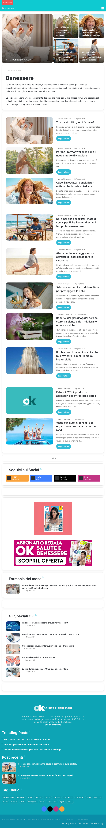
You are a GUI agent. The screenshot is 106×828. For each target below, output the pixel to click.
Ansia (30, 797)
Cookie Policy (96, 823)
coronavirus (68, 797)
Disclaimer (83, 823)
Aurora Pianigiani (64, 284)
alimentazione (8, 797)
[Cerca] (98, 9)
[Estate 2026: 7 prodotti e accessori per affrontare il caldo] (29, 400)
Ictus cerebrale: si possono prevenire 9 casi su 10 (45, 623)
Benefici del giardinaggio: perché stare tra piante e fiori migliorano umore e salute (77, 321)
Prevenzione (52, 802)
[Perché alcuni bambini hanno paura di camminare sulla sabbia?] (9, 767)
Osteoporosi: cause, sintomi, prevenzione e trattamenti (48, 646)
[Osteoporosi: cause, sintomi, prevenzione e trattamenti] (13, 649)
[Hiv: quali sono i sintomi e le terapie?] (13, 661)
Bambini (38, 797)
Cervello (57, 797)
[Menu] (102, 9)
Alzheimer (20, 797)
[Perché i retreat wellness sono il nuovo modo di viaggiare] (65, 26)
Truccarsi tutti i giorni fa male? (18, 60)
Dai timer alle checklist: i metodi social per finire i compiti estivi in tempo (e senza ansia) (65, 55)
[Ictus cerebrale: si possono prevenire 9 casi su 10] (13, 626)
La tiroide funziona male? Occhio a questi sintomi (45, 669)
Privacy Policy (69, 823)
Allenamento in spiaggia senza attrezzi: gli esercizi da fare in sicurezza (75, 257)
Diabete (14, 802)
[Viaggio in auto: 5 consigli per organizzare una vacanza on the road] (29, 431)
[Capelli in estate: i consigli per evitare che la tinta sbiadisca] (91, 26)
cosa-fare (79, 797)
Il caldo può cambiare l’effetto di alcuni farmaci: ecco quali (45, 775)
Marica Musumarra (64, 179)
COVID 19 (97, 797)
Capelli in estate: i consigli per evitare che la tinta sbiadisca (91, 32)
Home (9, 70)
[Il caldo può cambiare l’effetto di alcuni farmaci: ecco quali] (9, 779)
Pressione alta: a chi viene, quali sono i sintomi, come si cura (50, 634)
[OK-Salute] (8, 8)
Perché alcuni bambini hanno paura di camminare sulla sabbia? (47, 764)
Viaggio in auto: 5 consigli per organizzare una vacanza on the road (76, 426)
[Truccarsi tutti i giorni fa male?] (27, 38)
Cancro (47, 797)
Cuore (5, 802)
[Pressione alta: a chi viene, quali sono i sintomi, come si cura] (13, 638)
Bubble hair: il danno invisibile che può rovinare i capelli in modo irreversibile (77, 356)
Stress (70, 802)
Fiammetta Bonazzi (65, 314)
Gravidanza (32, 802)
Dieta (23, 802)
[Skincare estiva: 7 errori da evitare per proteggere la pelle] (29, 295)
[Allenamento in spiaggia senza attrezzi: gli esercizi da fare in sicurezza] (91, 51)
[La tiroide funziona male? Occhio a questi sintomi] (13, 672)
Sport (62, 802)
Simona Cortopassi (64, 119)
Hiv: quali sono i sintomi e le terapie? (39, 657)
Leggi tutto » (63, 138)
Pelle (42, 802)
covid (89, 797)
